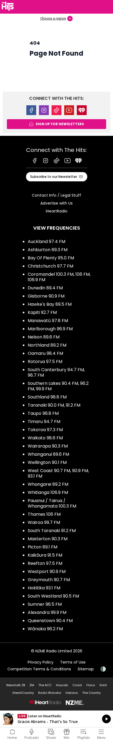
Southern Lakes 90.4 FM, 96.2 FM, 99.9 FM (58, 386)
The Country (91, 693)
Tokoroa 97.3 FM (45, 430)
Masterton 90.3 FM (47, 539)
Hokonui (72, 693)
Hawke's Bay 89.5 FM (50, 304)
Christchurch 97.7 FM (50, 266)
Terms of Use (73, 662)
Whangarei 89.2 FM (48, 484)
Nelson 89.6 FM (44, 337)
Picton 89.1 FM (42, 547)
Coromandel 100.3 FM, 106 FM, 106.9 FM (59, 277)
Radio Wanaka (49, 693)
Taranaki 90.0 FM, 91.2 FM (54, 405)
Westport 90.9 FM (47, 571)
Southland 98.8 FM (47, 397)
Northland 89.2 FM (47, 345)
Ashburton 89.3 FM (47, 250)
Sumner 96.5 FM (45, 604)
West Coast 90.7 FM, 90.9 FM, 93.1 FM (58, 473)
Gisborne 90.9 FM (46, 296)
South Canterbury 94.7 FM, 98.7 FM (56, 372)
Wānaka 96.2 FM (45, 629)
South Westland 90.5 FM (53, 596)
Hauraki (62, 685)
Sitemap (86, 669)
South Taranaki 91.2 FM (52, 530)
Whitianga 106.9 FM (48, 492)
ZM (31, 685)
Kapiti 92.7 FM (42, 312)
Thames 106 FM (44, 514)
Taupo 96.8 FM (43, 413)
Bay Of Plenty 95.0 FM (51, 258)
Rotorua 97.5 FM (45, 361)
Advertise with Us (56, 203)
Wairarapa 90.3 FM (48, 446)
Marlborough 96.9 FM (50, 329)
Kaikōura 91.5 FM (45, 555)
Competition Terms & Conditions (39, 669)
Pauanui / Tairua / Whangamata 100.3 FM (52, 503)
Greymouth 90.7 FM (49, 580)
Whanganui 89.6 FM (48, 454)
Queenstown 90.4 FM (50, 620)
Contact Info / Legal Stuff (56, 195)
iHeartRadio (56, 211)
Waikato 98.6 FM (45, 438)
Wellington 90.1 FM (47, 462)
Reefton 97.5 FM (45, 563)
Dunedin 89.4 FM (45, 288)
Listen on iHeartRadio (56, 719)
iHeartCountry (23, 693)
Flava (90, 685)
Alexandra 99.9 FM (47, 612)
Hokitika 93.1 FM (44, 588)
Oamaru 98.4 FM (45, 353)
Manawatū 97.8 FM (48, 320)
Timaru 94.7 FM (44, 421)
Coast (77, 685)
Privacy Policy (40, 662)
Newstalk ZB (15, 685)
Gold (103, 685)
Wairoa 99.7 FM (44, 522)
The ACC (45, 685)
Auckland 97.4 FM (46, 241)
